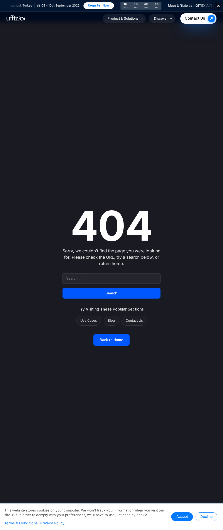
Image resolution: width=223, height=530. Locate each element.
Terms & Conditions (20, 523)
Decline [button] (206, 517)
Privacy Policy (52, 523)
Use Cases (88, 320)
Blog (111, 320)
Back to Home (111, 340)
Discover (161, 18)
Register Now (96, 5)
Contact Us (195, 18)
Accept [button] (182, 517)
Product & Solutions (123, 18)
